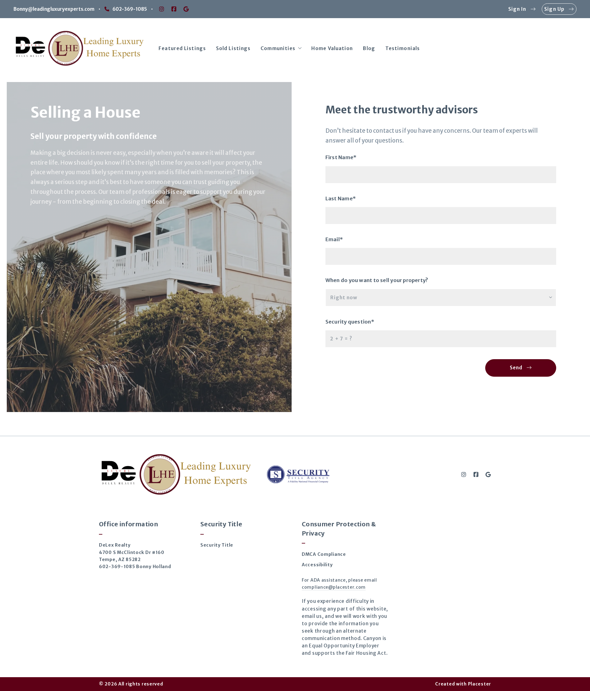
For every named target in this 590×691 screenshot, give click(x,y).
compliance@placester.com (334, 587)
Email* (334, 239)
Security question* (349, 322)
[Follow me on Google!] (186, 9)
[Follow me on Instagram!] (161, 9)
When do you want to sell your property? (376, 280)
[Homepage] (79, 48)
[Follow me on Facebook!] (174, 9)
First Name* (340, 157)
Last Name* (340, 198)
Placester (479, 684)
